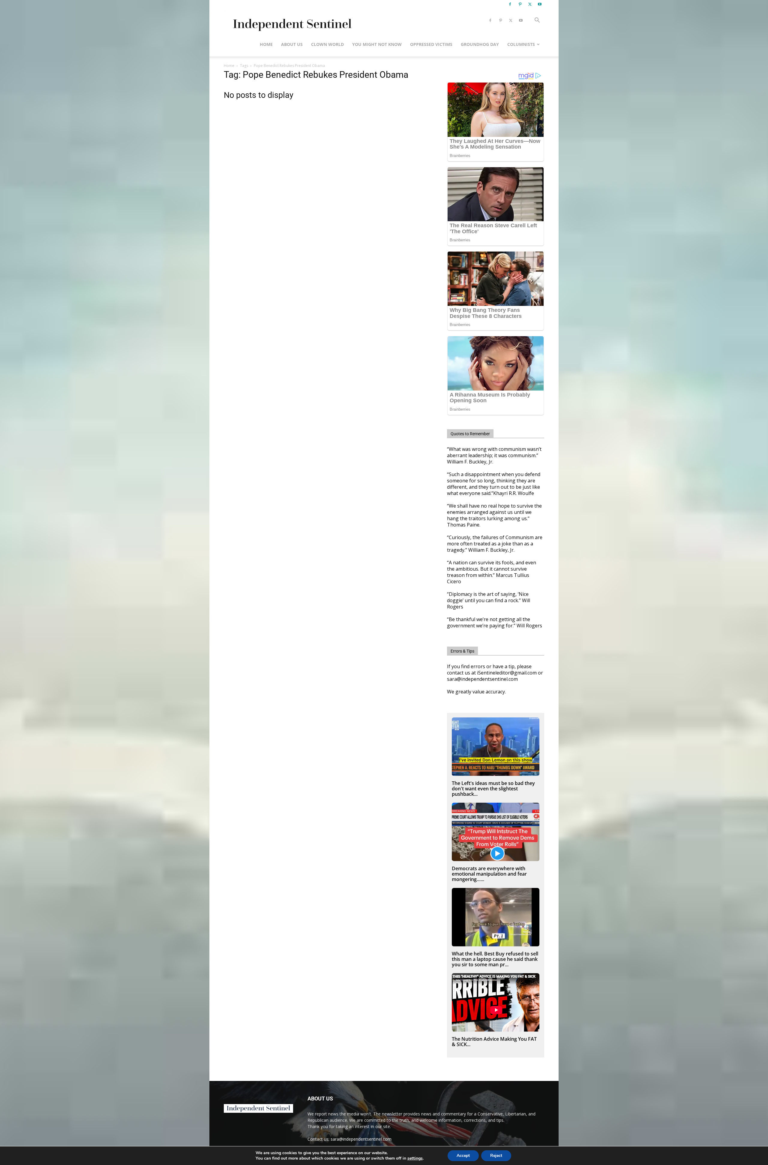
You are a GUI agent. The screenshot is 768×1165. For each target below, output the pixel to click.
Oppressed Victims (431, 44)
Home (266, 44)
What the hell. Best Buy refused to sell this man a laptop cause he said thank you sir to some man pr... (495, 959)
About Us (292, 44)
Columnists (521, 44)
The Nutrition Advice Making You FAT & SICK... (494, 1041)
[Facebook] (510, 4)
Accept (463, 1155)
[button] (537, 21)
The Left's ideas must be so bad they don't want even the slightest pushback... (493, 788)
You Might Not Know (377, 44)
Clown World (327, 44)
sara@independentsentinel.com (361, 1139)
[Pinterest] (519, 4)
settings (415, 1158)
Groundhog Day (480, 44)
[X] (529, 4)
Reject (496, 1155)
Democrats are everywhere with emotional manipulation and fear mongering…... (489, 874)
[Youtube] (539, 4)
